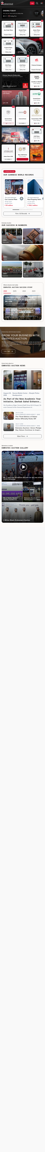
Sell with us (6, 1113)
